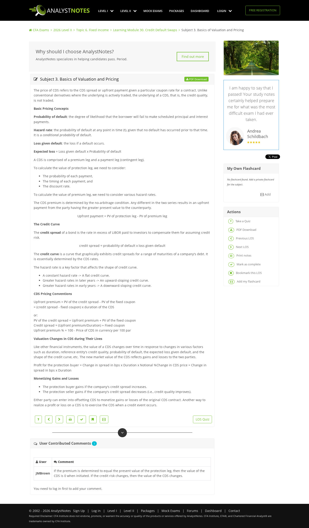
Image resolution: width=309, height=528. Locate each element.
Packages (176, 11)
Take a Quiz (242, 221)
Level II (126, 11)
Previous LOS (244, 238)
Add (267, 194)
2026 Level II (62, 30)
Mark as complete (248, 264)
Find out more (193, 56)
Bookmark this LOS (248, 273)
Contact (234, 511)
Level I (103, 11)
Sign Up (79, 511)
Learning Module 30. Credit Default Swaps (145, 30)
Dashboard (200, 11)
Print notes (243, 255)
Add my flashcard (248, 281)
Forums (192, 511)
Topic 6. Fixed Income (92, 30)
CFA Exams (41, 30)
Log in (96, 511)
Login (222, 11)
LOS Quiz (202, 419)
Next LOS (242, 247)
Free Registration (262, 10)
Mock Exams (152, 11)
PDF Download (197, 79)
